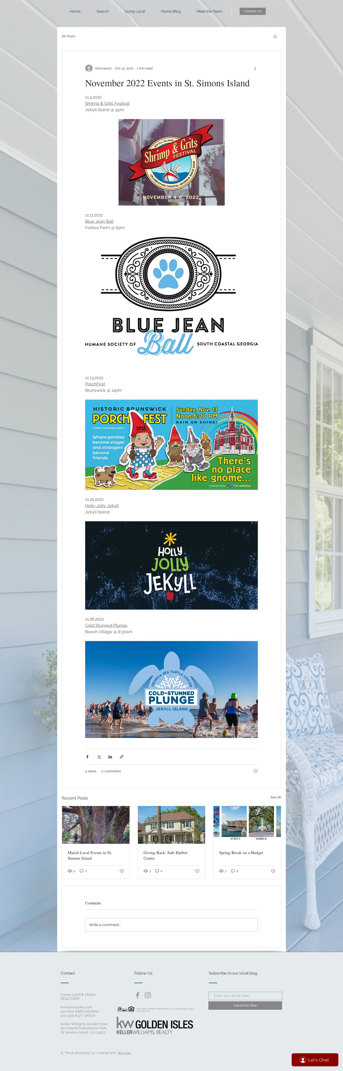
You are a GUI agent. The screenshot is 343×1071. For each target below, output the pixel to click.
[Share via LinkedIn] (110, 757)
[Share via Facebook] (87, 757)
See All (275, 797)
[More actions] (255, 68)
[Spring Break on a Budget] (247, 825)
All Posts (68, 36)
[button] (275, 36)
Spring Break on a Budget (241, 852)
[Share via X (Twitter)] (99, 757)
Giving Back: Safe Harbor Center (166, 855)
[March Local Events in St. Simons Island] (96, 825)
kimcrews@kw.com (77, 1007)
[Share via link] (121, 757)
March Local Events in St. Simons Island (90, 855)
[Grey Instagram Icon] (148, 995)
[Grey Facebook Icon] (137, 995)
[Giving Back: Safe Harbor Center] (171, 825)
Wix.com (124, 1053)
